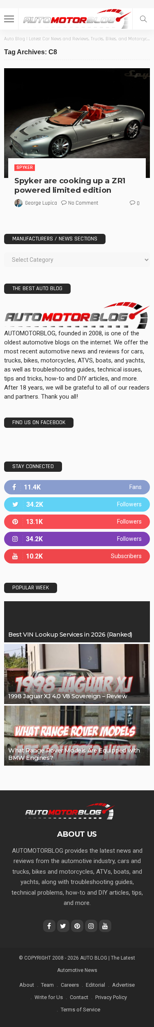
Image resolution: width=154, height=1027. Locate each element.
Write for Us (48, 997)
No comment (83, 203)
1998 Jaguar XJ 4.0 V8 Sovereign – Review (67, 696)
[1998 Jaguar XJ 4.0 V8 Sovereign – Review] (77, 674)
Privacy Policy (111, 997)
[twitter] (77, 504)
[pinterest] (77, 522)
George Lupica (41, 203)
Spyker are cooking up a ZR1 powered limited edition (69, 185)
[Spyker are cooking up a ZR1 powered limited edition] (77, 123)
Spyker (24, 167)
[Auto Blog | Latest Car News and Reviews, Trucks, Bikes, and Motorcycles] (70, 811)
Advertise (123, 985)
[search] (143, 19)
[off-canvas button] (9, 19)
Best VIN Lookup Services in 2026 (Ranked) (70, 634)
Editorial (95, 985)
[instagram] (77, 539)
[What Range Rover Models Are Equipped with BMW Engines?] (77, 736)
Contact (79, 997)
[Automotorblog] (77, 17)
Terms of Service (80, 1009)
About (26, 985)
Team (47, 985)
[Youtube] (77, 556)
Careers (70, 985)
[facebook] (77, 487)
